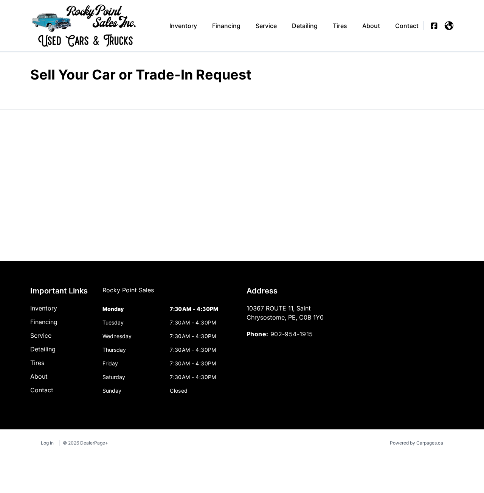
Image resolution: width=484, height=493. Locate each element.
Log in (47, 443)
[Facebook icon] (434, 25)
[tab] (128, 294)
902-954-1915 (291, 334)
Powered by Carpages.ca (416, 443)
